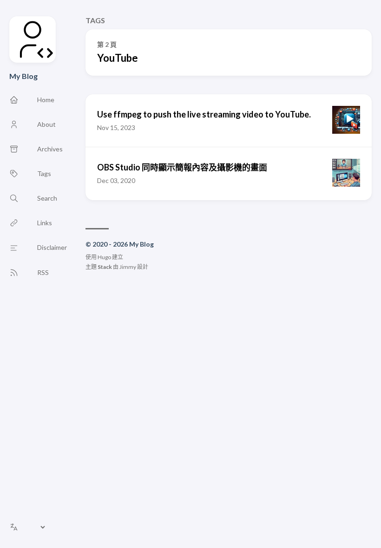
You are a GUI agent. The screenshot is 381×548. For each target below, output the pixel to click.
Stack (105, 266)
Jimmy (127, 266)
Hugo (104, 257)
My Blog (23, 76)
